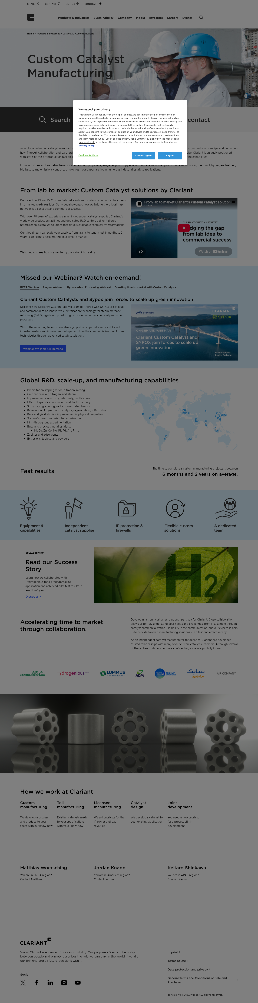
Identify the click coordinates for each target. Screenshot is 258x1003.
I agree (170, 155)
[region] (130, 133)
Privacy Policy (86, 145)
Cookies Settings (88, 155)
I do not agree (143, 155)
